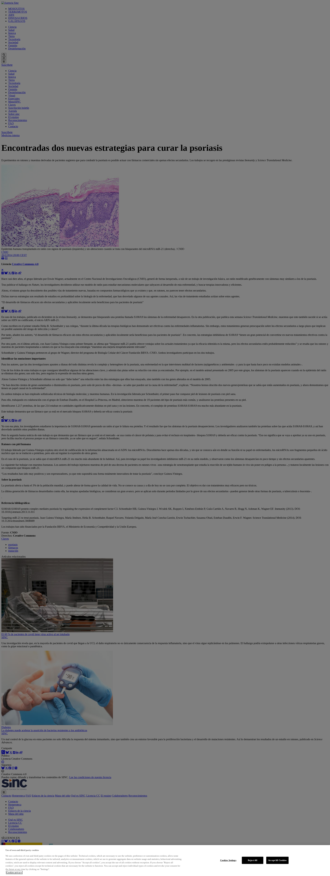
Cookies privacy (14, 872)
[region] (165, 860)
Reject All (252, 860)
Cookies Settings (228, 860)
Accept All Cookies (277, 860)
